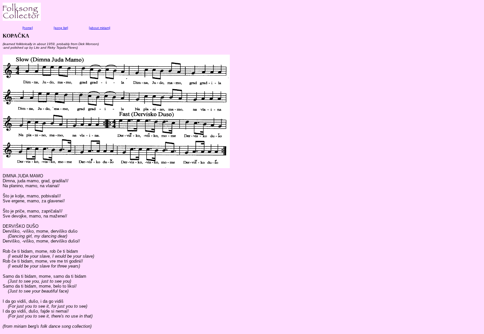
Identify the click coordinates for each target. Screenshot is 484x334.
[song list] (61, 28)
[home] (27, 28)
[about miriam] (99, 28)
